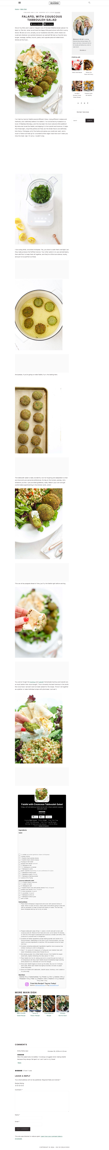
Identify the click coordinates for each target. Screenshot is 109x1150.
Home (17, 9)
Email (17, 1121)
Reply (19, 1063)
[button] (39, 811)
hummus (32, 682)
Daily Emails (86, 112)
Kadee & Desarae (44, 826)
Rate (49, 817)
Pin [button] (43, 817)
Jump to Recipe (37, 24)
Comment (18, 1090)
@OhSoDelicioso (40, 985)
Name (17, 1115)
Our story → (83, 50)
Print (35, 817)
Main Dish (23, 9)
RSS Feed (79, 112)
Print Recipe (49, 24)
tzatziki (41, 682)
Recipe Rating (19, 1083)
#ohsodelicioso (53, 985)
